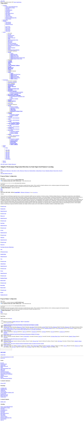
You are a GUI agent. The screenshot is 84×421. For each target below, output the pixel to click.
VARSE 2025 (3, 396)
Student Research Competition (14, 45)
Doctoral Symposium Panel (15, 93)
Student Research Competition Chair (17, 96)
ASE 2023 (7, 153)
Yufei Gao (25, 331)
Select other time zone (26, 180)
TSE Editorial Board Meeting (13, 49)
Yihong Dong (36, 345)
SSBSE (11, 73)
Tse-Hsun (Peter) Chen (55, 336)
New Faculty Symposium (13, 44)
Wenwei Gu (26, 170)
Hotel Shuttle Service (9, 13)
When (1, 191)
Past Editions (7, 158)
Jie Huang (44, 331)
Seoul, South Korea (17, 2)
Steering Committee (14, 106)
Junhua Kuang (39, 170)
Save (1, 188)
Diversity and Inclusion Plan (10, 17)
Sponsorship (5, 19)
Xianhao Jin (6, 331)
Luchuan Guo (62, 331)
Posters (9, 48)
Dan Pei (60, 170)
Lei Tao (17, 170)
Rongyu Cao (77, 345)
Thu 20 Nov (7, 31)
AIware (11, 53)
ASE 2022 (7, 154)
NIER (9, 38)
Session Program (3, 313)
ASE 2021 (7, 155)
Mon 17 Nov (7, 27)
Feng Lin (40, 336)
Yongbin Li (19, 345)
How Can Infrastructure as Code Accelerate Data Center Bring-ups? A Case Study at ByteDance (22, 329)
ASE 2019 (7, 157)
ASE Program (8, 22)
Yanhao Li (53, 345)
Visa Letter (7, 12)
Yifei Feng (15, 331)
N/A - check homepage (14, 117)
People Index (10, 103)
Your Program (8, 23)
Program (4, 21)
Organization (5, 79)
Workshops (10, 42)
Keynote (9, 34)
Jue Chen (14, 346)
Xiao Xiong (14, 170)
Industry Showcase (11, 37)
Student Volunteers (11, 47)
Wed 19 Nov (7, 29)
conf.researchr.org (6, 356)
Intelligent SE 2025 (4, 394)
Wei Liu (5, 336)
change (11, 318)
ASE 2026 (7, 150)
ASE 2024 (7, 152)
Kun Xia (52, 331)
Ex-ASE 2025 (3, 393)
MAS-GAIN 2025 (4, 395)
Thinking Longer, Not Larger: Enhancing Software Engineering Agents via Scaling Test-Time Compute (24, 343)
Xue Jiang (48, 345)
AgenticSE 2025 (3, 389)
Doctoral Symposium (12, 43)
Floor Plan (7, 8)
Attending (5, 5)
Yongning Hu (34, 331)
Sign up (4, 162)
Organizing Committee (12, 82)
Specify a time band (15, 187)
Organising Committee (14, 114)
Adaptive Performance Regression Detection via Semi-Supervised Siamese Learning (21, 324)
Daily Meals (7, 14)
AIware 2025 (3, 383)
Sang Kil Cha (35, 192)
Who (1, 169)
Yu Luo (43, 170)
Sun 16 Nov (7, 26)
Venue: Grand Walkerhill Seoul (11, 6)
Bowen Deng (56, 170)
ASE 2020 (7, 156)
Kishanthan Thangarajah (8, 341)
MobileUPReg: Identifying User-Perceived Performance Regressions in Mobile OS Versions (21, 334)
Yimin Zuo (22, 170)
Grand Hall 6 (17, 192)
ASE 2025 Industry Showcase (6, 173)
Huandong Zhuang (49, 170)
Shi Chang (60, 341)
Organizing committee (14, 124)
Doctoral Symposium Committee (16, 92)
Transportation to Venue (10, 7)
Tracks (4, 32)
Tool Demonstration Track (13, 39)
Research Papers (11, 35)
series (6, 164)
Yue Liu (65, 345)
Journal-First (10, 36)
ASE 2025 (2, 164)
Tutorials (9, 46)
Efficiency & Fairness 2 (25, 192)
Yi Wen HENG (26, 336)
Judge (11, 97)
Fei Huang (29, 346)
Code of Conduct (8, 16)
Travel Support (8, 18)
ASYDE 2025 (3, 391)
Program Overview (9, 24)
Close (1, 189)
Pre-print (5, 332)
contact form (2, 354)
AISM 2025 (2, 390)
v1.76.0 (11, 356)
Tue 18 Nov (7, 28)
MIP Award (10, 41)
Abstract (2, 193)
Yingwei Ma (6, 345)
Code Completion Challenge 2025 (7, 392)
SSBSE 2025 (3, 401)
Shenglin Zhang (32, 170)
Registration (7, 11)
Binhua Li (45, 346)
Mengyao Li (8, 170)
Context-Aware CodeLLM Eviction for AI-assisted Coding (15, 338)
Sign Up (2, 419)
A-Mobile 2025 (3, 388)
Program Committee (14, 98)
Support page (2, 358)
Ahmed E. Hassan (72, 336)
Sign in (4, 160)
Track (1, 172)
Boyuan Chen (35, 341)
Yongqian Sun (3, 170)
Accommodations (8, 9)
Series (6, 147)
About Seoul (7, 15)
